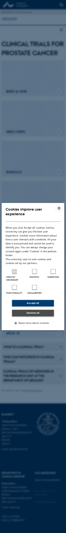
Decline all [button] (33, 313)
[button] (33, 323)
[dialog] (33, 266)
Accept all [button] (33, 303)
